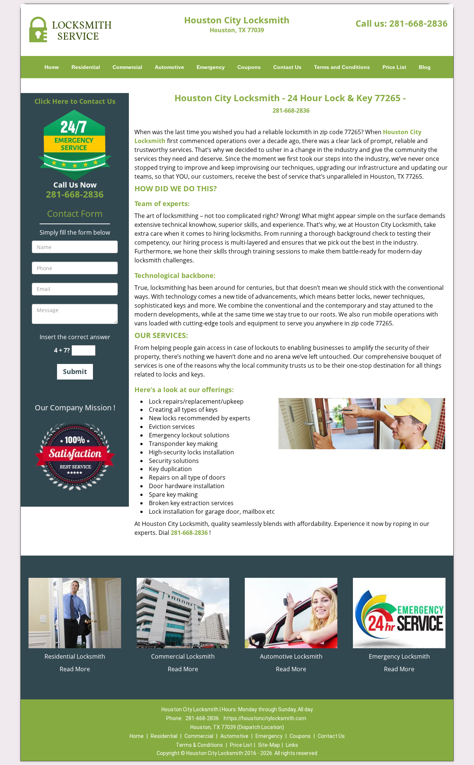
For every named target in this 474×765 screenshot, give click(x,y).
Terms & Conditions (199, 745)
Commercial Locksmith (183, 656)
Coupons (249, 67)
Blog (425, 67)
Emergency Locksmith (399, 656)
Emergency (211, 67)
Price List (394, 67)
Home (51, 67)
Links (292, 745)
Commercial (127, 67)
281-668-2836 (418, 24)
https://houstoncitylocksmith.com (265, 718)
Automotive (169, 67)
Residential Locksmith (74, 656)
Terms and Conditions (342, 67)
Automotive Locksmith (291, 656)
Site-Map (269, 745)
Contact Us (287, 67)
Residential (85, 67)
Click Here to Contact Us (75, 101)
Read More (75, 669)
